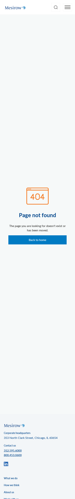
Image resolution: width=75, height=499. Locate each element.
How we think (11, 485)
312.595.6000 (13, 450)
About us (9, 492)
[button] (67, 7)
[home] (14, 7)
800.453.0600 (13, 455)
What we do (10, 478)
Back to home (37, 240)
